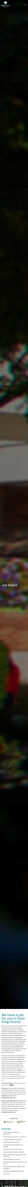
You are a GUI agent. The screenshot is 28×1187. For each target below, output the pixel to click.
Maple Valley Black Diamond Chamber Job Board (15, 1155)
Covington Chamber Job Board (13, 1139)
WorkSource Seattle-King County (13, 1171)
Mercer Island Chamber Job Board (14, 1152)
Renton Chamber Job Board (12, 1159)
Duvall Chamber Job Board (11, 1142)
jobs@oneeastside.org (8, 1097)
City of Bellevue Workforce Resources (12, 1133)
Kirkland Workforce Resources (13, 1149)
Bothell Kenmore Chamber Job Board (15, 1137)
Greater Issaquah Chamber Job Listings (13, 1145)
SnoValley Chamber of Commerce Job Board (15, 1163)
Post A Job (7, 1174)
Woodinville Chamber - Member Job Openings (14, 1167)
